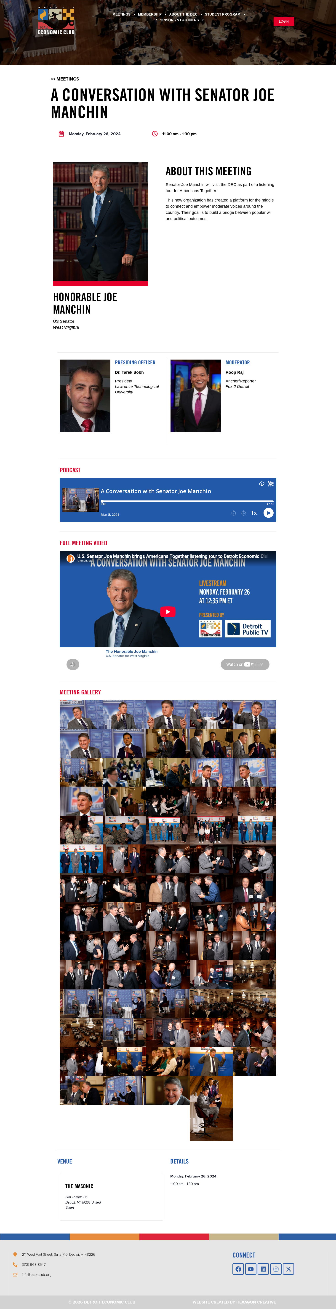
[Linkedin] (263, 1269)
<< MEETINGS (65, 79)
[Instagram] (276, 1269)
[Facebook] (238, 1269)
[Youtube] (250, 1269)
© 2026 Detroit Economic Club (101, 1302)
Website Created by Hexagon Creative (234, 1302)
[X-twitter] (288, 1269)
